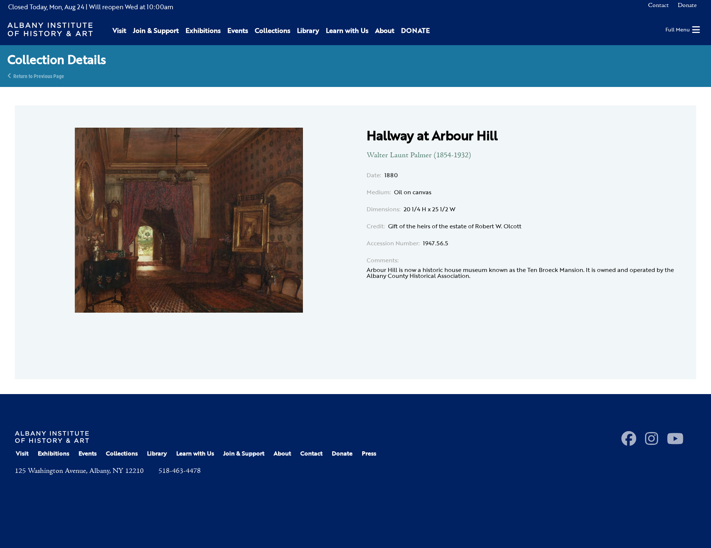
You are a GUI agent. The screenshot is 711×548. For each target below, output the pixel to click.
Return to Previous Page (38, 76)
